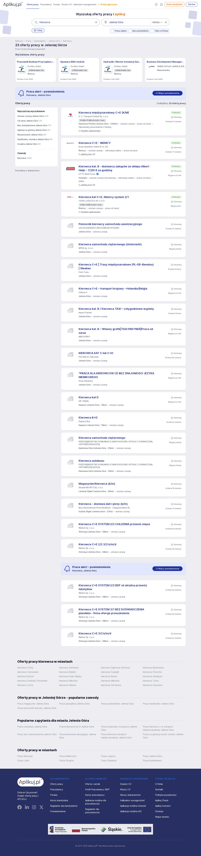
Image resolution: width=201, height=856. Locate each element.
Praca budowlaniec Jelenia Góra (117, 703)
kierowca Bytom (25, 676)
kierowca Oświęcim (152, 676)
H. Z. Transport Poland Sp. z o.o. (93, 116)
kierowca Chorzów (152, 672)
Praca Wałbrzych (67, 756)
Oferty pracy (33, 4)
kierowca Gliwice (67, 685)
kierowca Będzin (67, 672)
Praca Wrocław (25, 756)
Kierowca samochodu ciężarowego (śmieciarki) (110, 244)
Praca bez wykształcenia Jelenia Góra (36, 734)
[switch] (167, 93)
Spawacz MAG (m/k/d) (72, 61)
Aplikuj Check (161, 800)
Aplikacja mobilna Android (133, 805)
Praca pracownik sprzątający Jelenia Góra (77, 736)
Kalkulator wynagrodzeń (84, 4)
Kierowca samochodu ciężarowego (102, 437)
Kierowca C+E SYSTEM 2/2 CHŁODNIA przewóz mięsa (114, 524)
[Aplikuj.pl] (30, 782)
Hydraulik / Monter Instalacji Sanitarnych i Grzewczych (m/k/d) (122, 61)
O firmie (159, 784)
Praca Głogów (66, 760)
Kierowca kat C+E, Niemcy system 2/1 (104, 197)
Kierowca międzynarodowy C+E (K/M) (104, 112)
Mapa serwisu (162, 816)
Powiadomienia (57, 811)
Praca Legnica (108, 756)
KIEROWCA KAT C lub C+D (96, 353)
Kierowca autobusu (91, 460)
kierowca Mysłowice (153, 667)
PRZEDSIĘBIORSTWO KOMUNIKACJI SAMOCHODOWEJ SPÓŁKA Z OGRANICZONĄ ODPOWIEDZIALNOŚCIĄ (116, 442)
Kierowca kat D (89, 397)
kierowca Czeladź (110, 672)
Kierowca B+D (88, 417)
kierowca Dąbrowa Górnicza (115, 667)
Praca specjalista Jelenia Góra (74, 703)
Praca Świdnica (108, 760)
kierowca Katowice (69, 667)
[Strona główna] (13, 4)
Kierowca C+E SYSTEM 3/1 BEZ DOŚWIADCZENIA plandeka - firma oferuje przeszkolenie (111, 611)
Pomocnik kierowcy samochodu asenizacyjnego (110, 224)
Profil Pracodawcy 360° (97, 789)
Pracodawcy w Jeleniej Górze (27, 171)
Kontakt (159, 789)
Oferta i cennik (92, 784)
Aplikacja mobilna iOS (131, 811)
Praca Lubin (23, 760)
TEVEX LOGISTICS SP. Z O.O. (92, 201)
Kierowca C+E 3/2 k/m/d (95, 633)
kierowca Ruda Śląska (70, 676)
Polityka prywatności (165, 795)
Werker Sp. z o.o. (86, 528)
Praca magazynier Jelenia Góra (33, 703)
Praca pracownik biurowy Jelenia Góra (36, 708)
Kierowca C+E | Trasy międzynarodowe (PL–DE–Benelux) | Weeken (116, 266)
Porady (56, 4)
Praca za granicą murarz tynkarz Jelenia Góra (163, 736)
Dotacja (159, 811)
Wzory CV (125, 789)
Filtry (39, 30)
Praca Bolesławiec (152, 760)
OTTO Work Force (87, 174)
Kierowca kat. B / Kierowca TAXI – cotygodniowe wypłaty (116, 308)
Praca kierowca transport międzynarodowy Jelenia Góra (116, 736)
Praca (28, 41)
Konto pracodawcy (95, 795)
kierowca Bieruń (109, 676)
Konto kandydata (174, 4)
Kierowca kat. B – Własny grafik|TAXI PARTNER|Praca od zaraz (116, 330)
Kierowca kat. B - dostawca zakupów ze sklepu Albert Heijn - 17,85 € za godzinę (114, 168)
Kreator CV (67, 4)
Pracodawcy (46, 4)
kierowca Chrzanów (111, 685)
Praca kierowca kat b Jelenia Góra (76, 726)
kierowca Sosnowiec (28, 672)
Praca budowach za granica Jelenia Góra (119, 728)
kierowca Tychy (25, 667)
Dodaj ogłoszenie (109, 4)
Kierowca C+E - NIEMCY (95, 143)
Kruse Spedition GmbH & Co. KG (93, 147)
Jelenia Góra (54, 41)
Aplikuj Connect (163, 805)
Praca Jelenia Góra (152, 756)
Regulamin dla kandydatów (64, 805)
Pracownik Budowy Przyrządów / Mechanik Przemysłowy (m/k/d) (35, 61)
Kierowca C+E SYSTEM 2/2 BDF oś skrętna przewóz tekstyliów (113, 587)
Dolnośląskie (40, 41)
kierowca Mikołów (68, 680)
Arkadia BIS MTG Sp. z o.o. (91, 487)
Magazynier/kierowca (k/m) (97, 483)
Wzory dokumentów (130, 795)
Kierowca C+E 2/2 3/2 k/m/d (97, 544)
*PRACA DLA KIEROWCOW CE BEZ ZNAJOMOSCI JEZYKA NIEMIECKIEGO (116, 375)
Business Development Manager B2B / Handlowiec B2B (165, 61)
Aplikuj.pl (19, 41)
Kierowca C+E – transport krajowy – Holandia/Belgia (113, 288)
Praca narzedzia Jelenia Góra (32, 726)
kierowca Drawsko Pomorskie (32, 680)
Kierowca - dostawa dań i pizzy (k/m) (103, 504)
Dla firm (191, 4)
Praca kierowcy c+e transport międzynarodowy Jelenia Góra (158, 728)
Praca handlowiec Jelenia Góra (158, 703)
